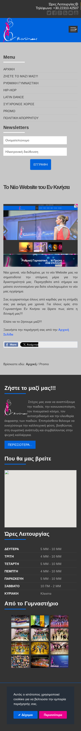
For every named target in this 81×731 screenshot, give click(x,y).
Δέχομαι (27, 715)
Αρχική (9, 69)
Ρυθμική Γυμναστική (20, 83)
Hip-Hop (9, 90)
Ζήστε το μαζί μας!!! (20, 76)
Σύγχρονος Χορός (18, 104)
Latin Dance (13, 97)
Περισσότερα (53, 715)
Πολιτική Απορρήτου (20, 118)
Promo (9, 111)
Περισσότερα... (20, 445)
